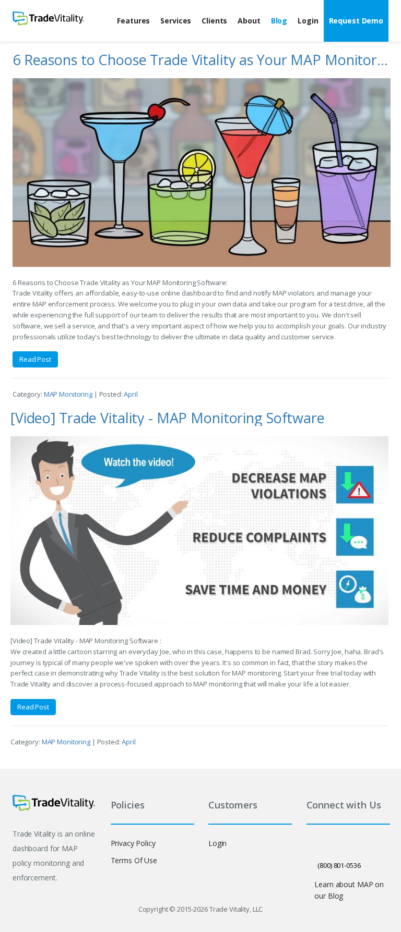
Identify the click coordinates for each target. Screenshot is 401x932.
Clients (214, 21)
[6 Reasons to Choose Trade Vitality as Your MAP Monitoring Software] (202, 172)
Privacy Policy (133, 843)
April (130, 394)
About (249, 21)
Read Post (35, 359)
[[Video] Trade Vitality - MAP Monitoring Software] (199, 530)
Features (133, 21)
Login (308, 21)
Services (175, 21)
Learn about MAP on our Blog (349, 890)
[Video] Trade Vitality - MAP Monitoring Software (167, 417)
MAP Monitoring (69, 394)
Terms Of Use (134, 860)
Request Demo (356, 21)
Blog (279, 21)
